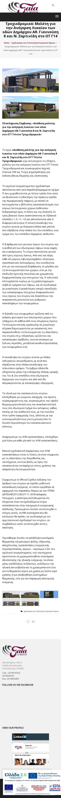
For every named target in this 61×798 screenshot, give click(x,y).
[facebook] (28, 621)
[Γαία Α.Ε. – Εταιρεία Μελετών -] (23, 2)
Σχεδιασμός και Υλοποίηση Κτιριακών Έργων (41, 611)
